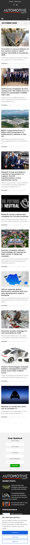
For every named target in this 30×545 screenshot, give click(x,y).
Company (15, 452)
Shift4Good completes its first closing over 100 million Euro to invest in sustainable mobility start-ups (15, 92)
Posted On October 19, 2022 (17, 190)
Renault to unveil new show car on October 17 (13, 408)
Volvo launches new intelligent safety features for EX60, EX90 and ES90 (19, 487)
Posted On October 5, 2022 (16, 381)
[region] (15, 530)
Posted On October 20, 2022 (17, 146)
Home (25, 23)
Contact (11, 1)
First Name (15, 440)
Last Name (15, 446)
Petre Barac (4, 63)
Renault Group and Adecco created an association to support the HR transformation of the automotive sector (13, 176)
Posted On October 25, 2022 (17, 63)
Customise (15, 537)
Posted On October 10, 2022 (17, 341)
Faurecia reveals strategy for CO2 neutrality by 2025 (14, 332)
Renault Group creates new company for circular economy (14, 215)
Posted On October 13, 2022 (16, 225)
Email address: (15, 458)
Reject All (15, 541)
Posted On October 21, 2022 (17, 105)
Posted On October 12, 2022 (17, 266)
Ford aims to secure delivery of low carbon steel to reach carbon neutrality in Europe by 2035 (15, 52)
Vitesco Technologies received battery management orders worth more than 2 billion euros (14, 370)
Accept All (15, 532)
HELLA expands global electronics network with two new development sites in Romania (14, 292)
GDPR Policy (17, 1)
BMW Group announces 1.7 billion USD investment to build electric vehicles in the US (13, 133)
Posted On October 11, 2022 (16, 305)
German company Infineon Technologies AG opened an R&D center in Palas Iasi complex (13, 253)
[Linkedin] (16, 5)
